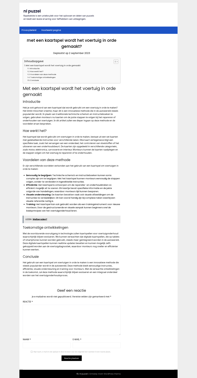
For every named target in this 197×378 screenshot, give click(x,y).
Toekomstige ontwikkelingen (42, 77)
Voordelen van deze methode (43, 74)
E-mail (77, 339)
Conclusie (34, 80)
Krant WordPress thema (109, 373)
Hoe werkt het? (36, 71)
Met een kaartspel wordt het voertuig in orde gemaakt (53, 65)
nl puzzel (32, 11)
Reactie (28, 301)
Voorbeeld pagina (51, 30)
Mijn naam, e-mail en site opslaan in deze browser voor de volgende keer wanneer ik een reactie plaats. (72, 352)
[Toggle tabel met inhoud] (115, 61)
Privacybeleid (29, 30)
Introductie (35, 68)
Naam (27, 339)
